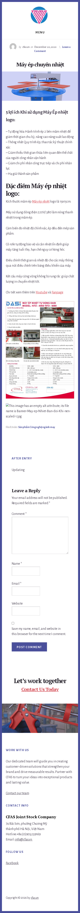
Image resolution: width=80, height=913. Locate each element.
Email (17, 583)
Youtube (41, 292)
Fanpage (57, 292)
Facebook (12, 863)
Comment (19, 514)
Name (17, 563)
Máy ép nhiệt (41, 201)
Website (17, 603)
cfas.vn (35, 897)
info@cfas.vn (23, 839)
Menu (40, 32)
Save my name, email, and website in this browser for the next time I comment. (39, 631)
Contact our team (17, 793)
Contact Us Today (40, 689)
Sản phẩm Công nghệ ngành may (36, 427)
